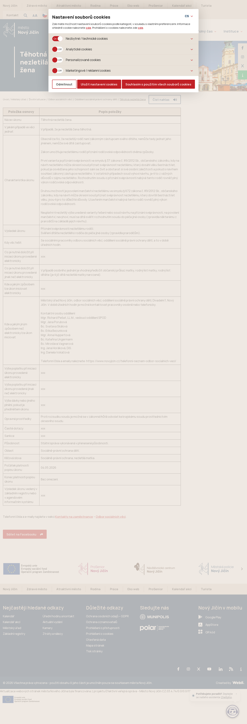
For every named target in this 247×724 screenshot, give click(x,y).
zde (88, 27)
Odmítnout (64, 84)
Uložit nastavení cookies (99, 84)
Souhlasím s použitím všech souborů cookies (158, 84)
